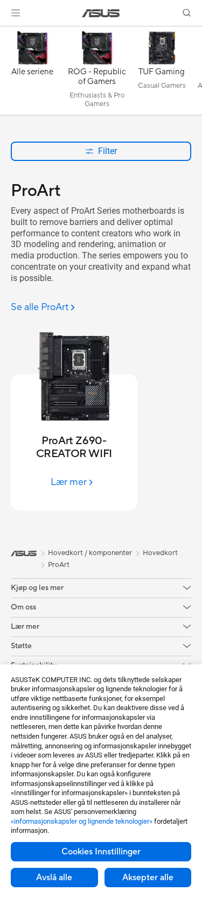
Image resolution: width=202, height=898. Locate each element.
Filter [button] (107, 151)
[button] (15, 13)
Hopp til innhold (6, 33)
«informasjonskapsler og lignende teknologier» (81, 821)
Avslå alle (54, 877)
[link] (101, 13)
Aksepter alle (147, 877)
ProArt (58, 564)
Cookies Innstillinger (101, 851)
